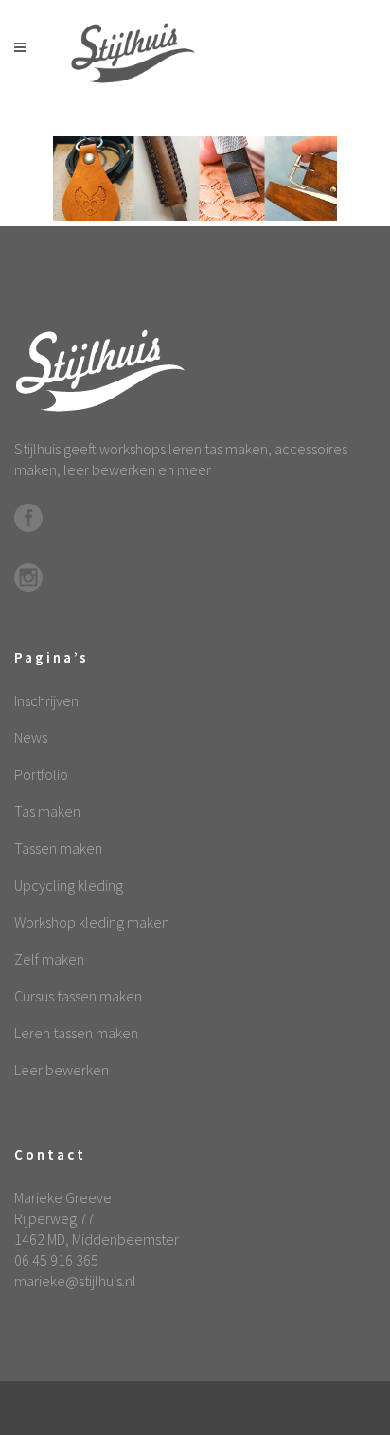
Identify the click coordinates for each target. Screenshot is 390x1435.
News (30, 737)
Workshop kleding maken (91, 921)
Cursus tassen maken (78, 995)
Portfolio (41, 774)
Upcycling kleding (68, 885)
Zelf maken (49, 958)
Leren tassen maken (76, 1032)
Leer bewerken (61, 1069)
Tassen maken (58, 848)
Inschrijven (46, 700)
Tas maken (47, 811)
